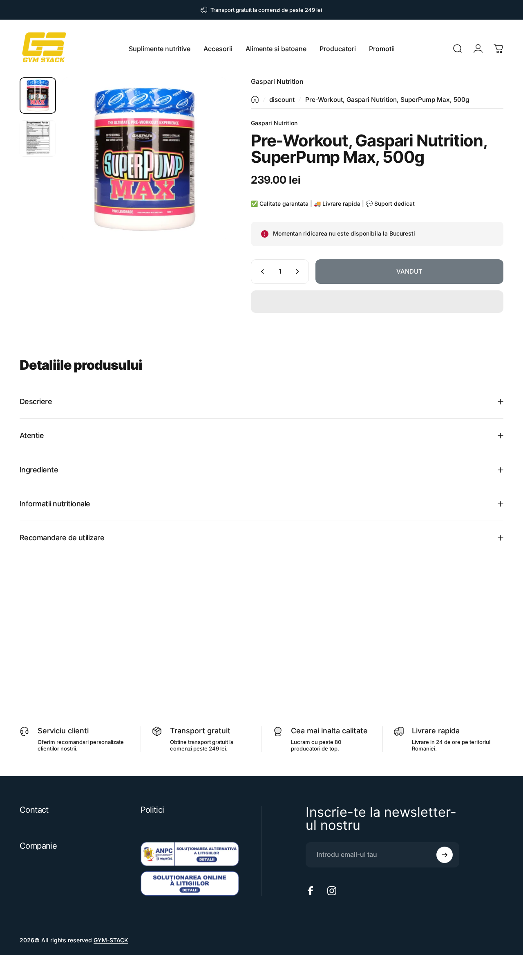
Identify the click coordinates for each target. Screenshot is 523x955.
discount (282, 99)
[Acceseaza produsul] (38, 95)
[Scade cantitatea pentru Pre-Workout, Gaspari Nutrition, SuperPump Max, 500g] (260, 271)
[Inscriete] (444, 855)
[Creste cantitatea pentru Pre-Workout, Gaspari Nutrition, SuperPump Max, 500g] (299, 271)
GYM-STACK (111, 940)
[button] (377, 301)
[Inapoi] (255, 99)
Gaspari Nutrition (277, 81)
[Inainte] (205, 172)
